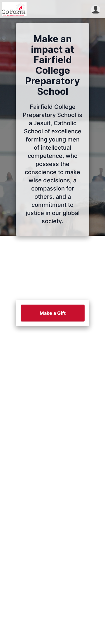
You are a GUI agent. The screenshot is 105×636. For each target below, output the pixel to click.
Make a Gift (53, 313)
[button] (96, 9)
